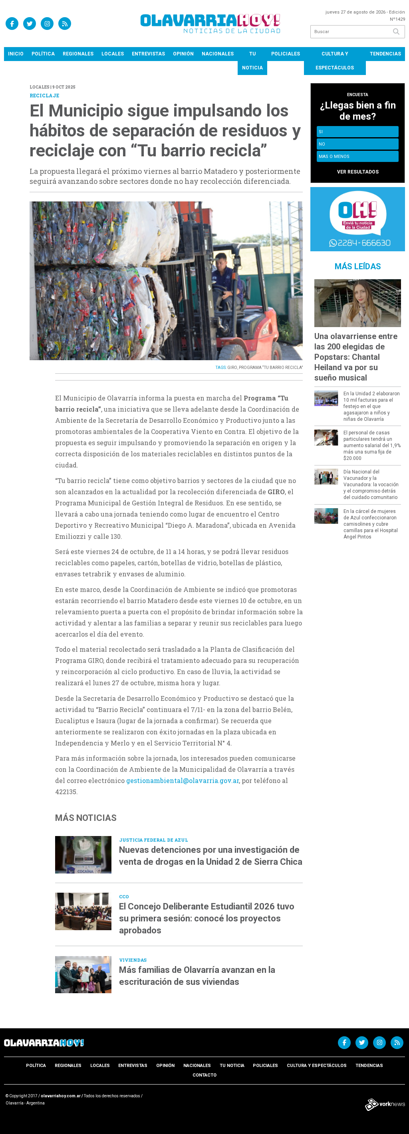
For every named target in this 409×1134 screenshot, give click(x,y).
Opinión (183, 54)
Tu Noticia (252, 61)
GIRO (232, 367)
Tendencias (385, 54)
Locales (112, 54)
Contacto (204, 1075)
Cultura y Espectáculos (335, 61)
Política (43, 54)
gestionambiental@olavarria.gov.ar (182, 780)
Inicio (16, 54)
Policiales (285, 54)
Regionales (78, 54)
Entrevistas (148, 54)
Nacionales (218, 54)
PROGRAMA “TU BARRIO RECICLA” (271, 367)
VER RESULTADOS (358, 172)
